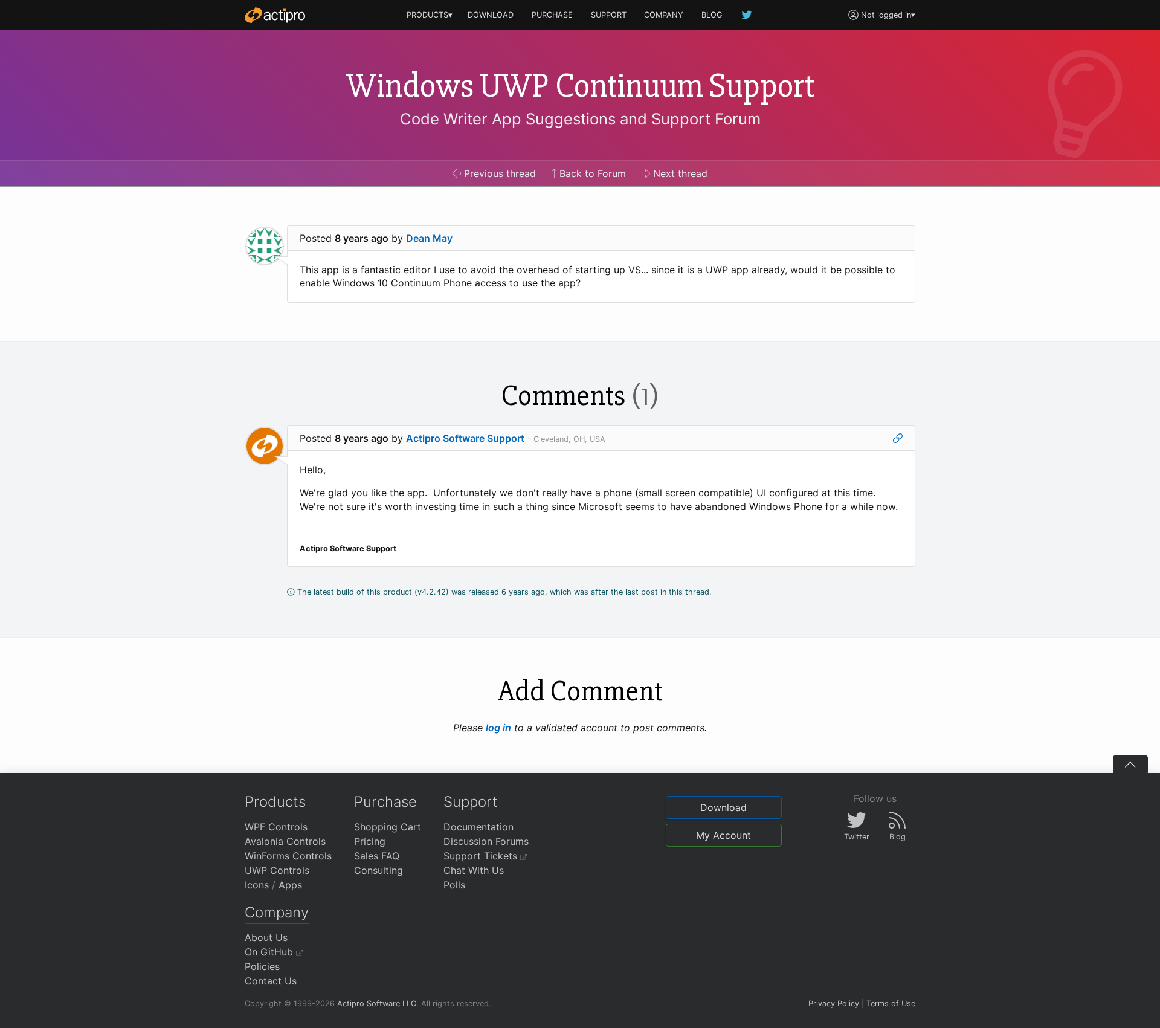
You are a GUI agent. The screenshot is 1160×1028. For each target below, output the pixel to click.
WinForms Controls (288, 856)
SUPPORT (609, 14)
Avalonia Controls (285, 841)
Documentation (478, 827)
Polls (454, 885)
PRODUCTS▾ (430, 14)
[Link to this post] (898, 438)
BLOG (712, 14)
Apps (290, 885)
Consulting (378, 870)
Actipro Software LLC (376, 1003)
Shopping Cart (387, 827)
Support (470, 801)
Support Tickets (481, 856)
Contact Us (271, 981)
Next (678, 173)
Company (277, 912)
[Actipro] (275, 15)
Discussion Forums (486, 841)
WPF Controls (276, 827)
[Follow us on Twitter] (747, 14)
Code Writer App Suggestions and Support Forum (580, 118)
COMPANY (663, 14)
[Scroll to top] (1130, 764)
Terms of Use (890, 1003)
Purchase (385, 801)
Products (275, 801)
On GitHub (270, 952)
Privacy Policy (833, 1003)
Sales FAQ (376, 856)
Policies (262, 966)
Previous (498, 173)
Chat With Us (473, 870)
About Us (266, 937)
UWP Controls (277, 870)
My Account (723, 835)
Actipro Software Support (465, 438)
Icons (257, 885)
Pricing (369, 841)
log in (498, 728)
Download (723, 807)
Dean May (429, 238)
